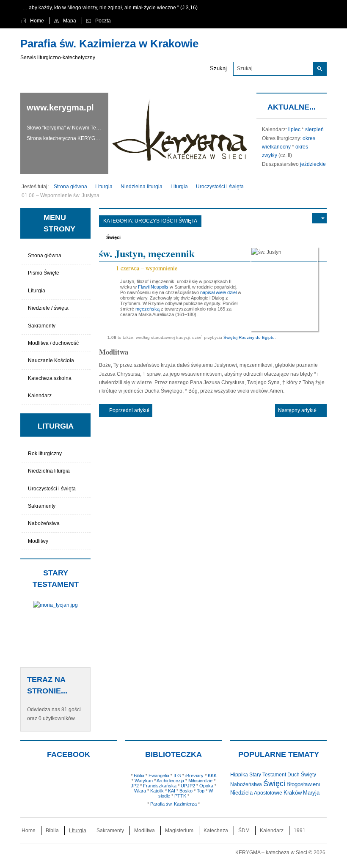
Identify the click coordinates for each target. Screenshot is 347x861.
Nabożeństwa (44, 523)
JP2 (135, 785)
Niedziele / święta (48, 308)
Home (29, 830)
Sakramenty (41, 326)
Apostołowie (268, 793)
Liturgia (36, 291)
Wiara (140, 790)
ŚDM (244, 830)
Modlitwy (38, 541)
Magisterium (179, 830)
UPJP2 (188, 785)
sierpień (314, 129)
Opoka (206, 785)
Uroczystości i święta (166, 221)
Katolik (157, 790)
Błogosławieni (303, 784)
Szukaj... (221, 68)
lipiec (294, 129)
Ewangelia (159, 775)
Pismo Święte (43, 273)
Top (200, 790)
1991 (300, 830)
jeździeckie (313, 164)
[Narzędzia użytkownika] (319, 218)
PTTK (180, 795)
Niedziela (241, 792)
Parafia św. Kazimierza (173, 803)
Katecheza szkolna (50, 378)
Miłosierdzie (200, 780)
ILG (177, 775)
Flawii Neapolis (153, 286)
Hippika (239, 775)
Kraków (293, 792)
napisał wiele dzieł (218, 292)
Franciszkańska (159, 785)
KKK (212, 775)
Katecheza (216, 830)
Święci (113, 237)
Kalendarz (40, 396)
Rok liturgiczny (45, 454)
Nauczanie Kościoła (51, 360)
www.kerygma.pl (60, 107)
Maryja (311, 792)
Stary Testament (267, 775)
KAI (171, 790)
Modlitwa (144, 830)
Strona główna (44, 256)
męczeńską (147, 308)
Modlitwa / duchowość (53, 343)
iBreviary (194, 775)
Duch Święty (301, 775)
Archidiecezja (170, 780)
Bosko (186, 790)
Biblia (139, 775)
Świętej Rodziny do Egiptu (249, 337)
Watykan (144, 780)
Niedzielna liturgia (49, 471)
